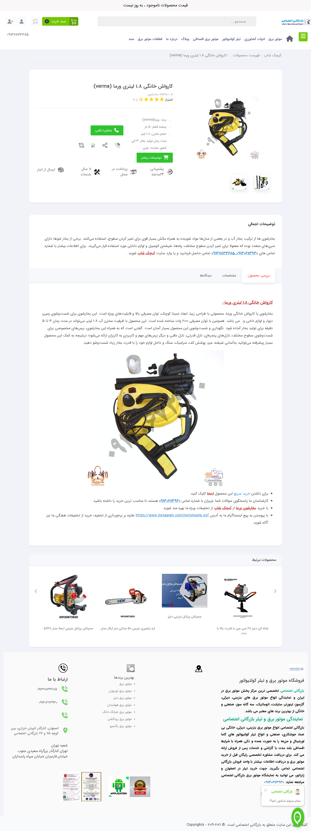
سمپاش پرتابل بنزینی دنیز (184, 616)
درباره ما (171, 39)
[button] (60, 21)
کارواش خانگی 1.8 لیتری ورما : (247, 302)
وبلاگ (185, 39)
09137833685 (18, 34)
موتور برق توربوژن (120, 691)
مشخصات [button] (229, 275)
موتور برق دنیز (122, 698)
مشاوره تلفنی (103, 130)
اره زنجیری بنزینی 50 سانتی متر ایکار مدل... (126, 628)
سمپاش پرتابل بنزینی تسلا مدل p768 (68, 628)
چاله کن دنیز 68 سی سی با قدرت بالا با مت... (242, 631)
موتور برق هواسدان (119, 705)
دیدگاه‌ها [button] (206, 275)
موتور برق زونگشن (120, 719)
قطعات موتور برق (150, 39)
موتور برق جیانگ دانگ (117, 712)
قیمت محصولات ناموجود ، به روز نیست (155, 5)
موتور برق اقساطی (206, 39)
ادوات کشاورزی (254, 39)
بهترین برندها (124, 677)
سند (131, 39)
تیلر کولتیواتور (231, 39)
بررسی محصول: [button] (258, 275)
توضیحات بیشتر (151, 157)
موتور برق (275, 39)
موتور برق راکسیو (121, 726)
